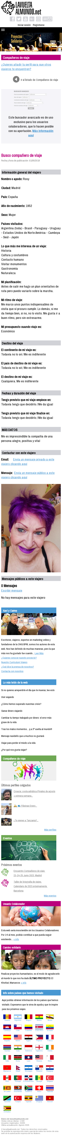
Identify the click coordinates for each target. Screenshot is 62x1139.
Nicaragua (28, 1071)
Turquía (18, 1101)
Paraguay (49, 1071)
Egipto (28, 1040)
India (18, 1051)
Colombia (28, 1030)
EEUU (18, 1040)
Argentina (17, 1020)
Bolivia (39, 1020)
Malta (50, 1061)
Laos (28, 1061)
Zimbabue (7, 1112)
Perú (7, 1081)
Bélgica (28, 1020)
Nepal (18, 1071)
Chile (18, 1030)
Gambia (7, 1051)
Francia (50, 1040)
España (7, 1040)
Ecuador (50, 1030)
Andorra (7, 1020)
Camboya (7, 1030)
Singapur (50, 1081)
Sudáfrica (28, 1091)
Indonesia (28, 1051)
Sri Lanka (7, 1091)
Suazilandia (18, 1091)
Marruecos (7, 1071)
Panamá (39, 1071)
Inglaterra (39, 1051)
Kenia (18, 1061)
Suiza (39, 1091)
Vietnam (50, 1101)
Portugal (18, 1081)
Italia (7, 1061)
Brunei (50, 1020)
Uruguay (39, 1101)
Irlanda (50, 1051)
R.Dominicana (28, 1081)
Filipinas (39, 1040)
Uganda (28, 1101)
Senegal (39, 1081)
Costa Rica (39, 1030)
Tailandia (50, 1091)
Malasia (39, 1061)
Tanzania (7, 1101)
